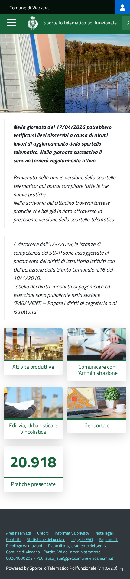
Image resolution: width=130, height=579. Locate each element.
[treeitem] (122, 7)
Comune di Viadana (29, 7)
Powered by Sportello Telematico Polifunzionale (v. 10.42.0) (61, 568)
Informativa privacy (72, 533)
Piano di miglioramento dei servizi (77, 545)
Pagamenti (108, 539)
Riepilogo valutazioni (24, 545)
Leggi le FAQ (82, 539)
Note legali (104, 533)
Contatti (13, 539)
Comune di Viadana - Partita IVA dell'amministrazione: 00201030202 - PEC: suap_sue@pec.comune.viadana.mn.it (59, 554)
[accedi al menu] (11, 22)
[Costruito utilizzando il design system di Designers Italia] (123, 570)
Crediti (43, 533)
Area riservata (18, 533)
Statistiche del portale (46, 539)
